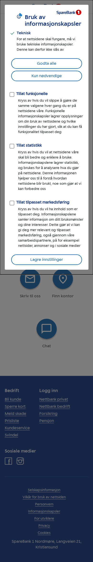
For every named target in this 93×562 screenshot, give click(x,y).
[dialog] (46, 137)
